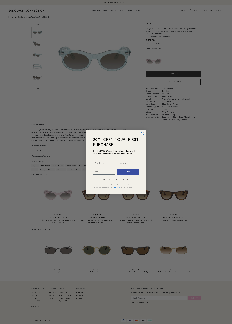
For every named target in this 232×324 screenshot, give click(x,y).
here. (130, 180)
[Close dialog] (143, 132)
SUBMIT (128, 172)
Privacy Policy (116, 187)
